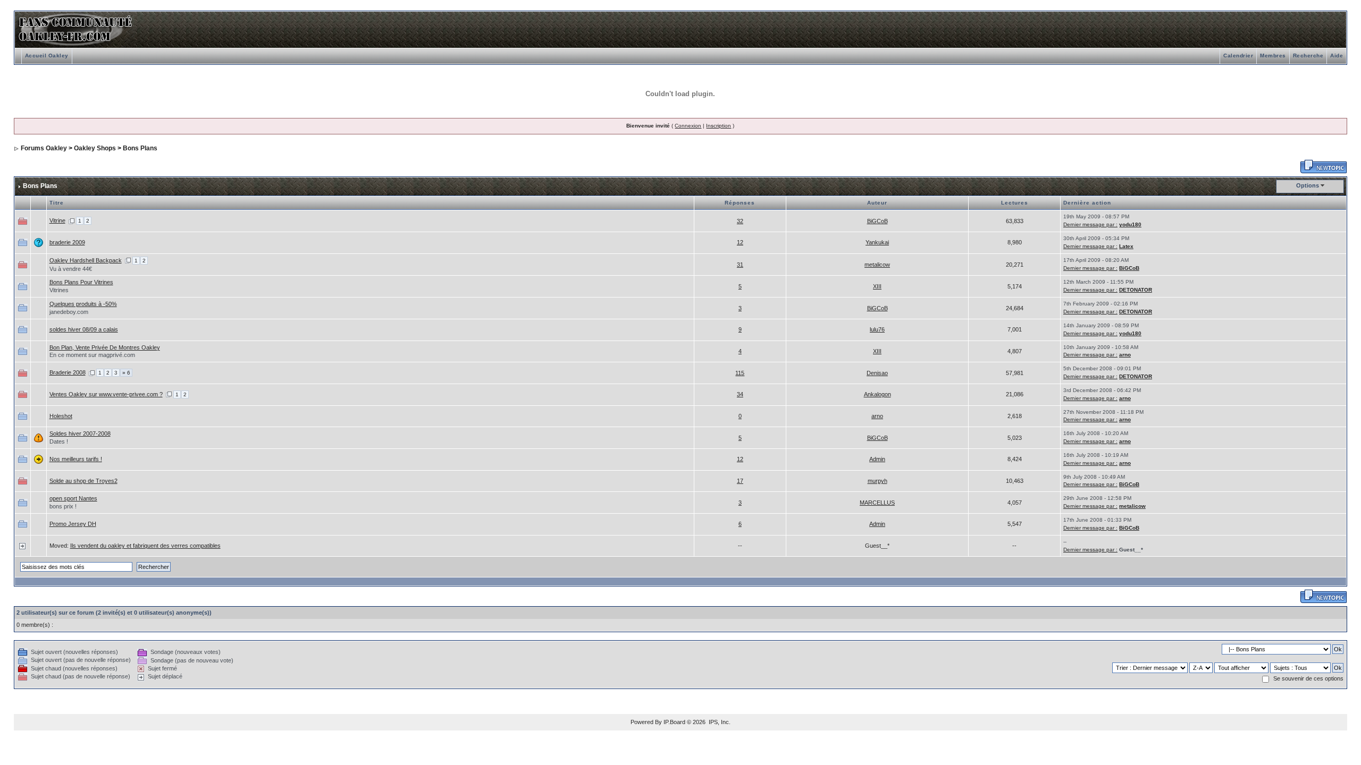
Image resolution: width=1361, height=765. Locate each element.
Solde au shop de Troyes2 (83, 481)
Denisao (877, 373)
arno (1125, 355)
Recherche (1308, 55)
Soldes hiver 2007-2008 (80, 433)
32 (740, 221)
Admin (877, 459)
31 (740, 264)
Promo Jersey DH (72, 524)
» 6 (126, 373)
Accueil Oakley (47, 55)
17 (740, 481)
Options (1307, 185)
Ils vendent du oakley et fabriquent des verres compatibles (145, 545)
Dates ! (58, 441)
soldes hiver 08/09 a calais (83, 329)
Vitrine (57, 220)
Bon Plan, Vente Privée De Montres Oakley (104, 347)
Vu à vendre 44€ (70, 269)
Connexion (688, 126)
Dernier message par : (1090, 224)
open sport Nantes (73, 498)
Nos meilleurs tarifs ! (75, 459)
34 (740, 394)
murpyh (877, 481)
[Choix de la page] (71, 220)
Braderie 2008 (67, 372)
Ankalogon (877, 394)
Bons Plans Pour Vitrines (81, 282)
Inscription (718, 126)
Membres (1273, 55)
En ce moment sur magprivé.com (92, 355)
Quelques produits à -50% (83, 304)
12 (740, 242)
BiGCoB (877, 221)
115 (739, 373)
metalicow (877, 264)
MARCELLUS (877, 502)
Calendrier (1238, 55)
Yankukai (877, 242)
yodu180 (1130, 224)
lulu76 (877, 329)
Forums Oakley (44, 148)
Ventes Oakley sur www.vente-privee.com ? (106, 394)
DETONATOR (1135, 290)
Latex (1126, 246)
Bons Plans (140, 148)
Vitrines (59, 290)
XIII (877, 286)
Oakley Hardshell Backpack (85, 260)
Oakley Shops (95, 148)
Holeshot (60, 416)
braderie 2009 (67, 242)
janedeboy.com (68, 312)
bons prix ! (63, 506)
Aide (1336, 55)
